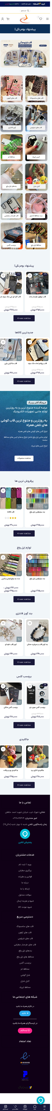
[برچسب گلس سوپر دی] (37, 693)
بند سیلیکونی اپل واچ (37, 512)
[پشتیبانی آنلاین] (25, 834)
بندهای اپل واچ (25, 950)
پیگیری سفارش (24, 870)
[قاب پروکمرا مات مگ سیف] (37, 283)
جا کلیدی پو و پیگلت (10, 770)
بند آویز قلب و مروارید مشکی (37, 644)
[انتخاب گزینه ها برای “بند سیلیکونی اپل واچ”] (46, 507)
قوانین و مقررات (25, 876)
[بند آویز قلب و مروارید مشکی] (37, 631)
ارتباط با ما (25, 888)
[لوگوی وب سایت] (25, 18)
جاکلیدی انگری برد (37, 770)
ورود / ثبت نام (25, 864)
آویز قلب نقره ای (11, 644)
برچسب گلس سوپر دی (37, 707)
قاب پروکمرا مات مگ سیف (37, 297)
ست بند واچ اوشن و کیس (10, 578)
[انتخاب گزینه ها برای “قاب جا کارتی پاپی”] (44, 358)
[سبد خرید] (8, 19)
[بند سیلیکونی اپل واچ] (37, 498)
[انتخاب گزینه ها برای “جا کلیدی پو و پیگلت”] (19, 765)
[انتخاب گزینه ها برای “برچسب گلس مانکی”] (19, 702)
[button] (46, 639)
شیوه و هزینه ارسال (25, 901)
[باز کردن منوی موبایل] (47, 19)
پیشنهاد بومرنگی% (25, 29)
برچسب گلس (25, 963)
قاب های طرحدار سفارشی (25, 944)
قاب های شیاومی (25, 938)
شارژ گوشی (25, 975)
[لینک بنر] (36, 89)
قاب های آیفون (24, 932)
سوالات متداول (25, 895)
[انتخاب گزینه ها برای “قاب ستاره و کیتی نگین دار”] (19, 291)
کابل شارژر (24, 981)
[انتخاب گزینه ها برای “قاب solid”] (19, 507)
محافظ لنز (25, 969)
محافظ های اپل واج (25, 956)
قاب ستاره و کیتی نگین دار (10, 297)
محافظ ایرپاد (25, 987)
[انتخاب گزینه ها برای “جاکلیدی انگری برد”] (46, 765)
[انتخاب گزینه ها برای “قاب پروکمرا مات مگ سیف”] (46, 291)
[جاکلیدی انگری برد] (37, 756)
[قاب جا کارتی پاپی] (36, 350)
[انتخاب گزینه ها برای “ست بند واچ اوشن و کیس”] (19, 573)
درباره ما (25, 882)
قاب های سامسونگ (24, 926)
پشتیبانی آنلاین (25, 842)
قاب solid (10, 512)
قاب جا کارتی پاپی (36, 363)
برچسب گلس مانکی (11, 707)
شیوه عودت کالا (25, 907)
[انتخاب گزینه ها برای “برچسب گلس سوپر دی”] (46, 702)
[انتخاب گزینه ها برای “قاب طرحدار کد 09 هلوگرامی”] (18, 358)
